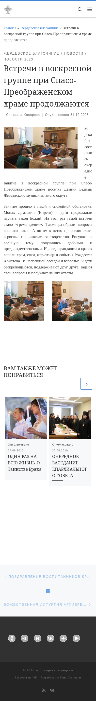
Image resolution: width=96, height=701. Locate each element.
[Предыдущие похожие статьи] (74, 384)
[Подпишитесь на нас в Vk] (52, 691)
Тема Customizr (70, 677)
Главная (10, 28)
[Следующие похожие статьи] (86, 384)
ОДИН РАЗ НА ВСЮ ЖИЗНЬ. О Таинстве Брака (25, 463)
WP (34, 677)
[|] (8, 9)
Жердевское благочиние (39, 28)
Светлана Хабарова (23, 115)
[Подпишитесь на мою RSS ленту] (44, 691)
